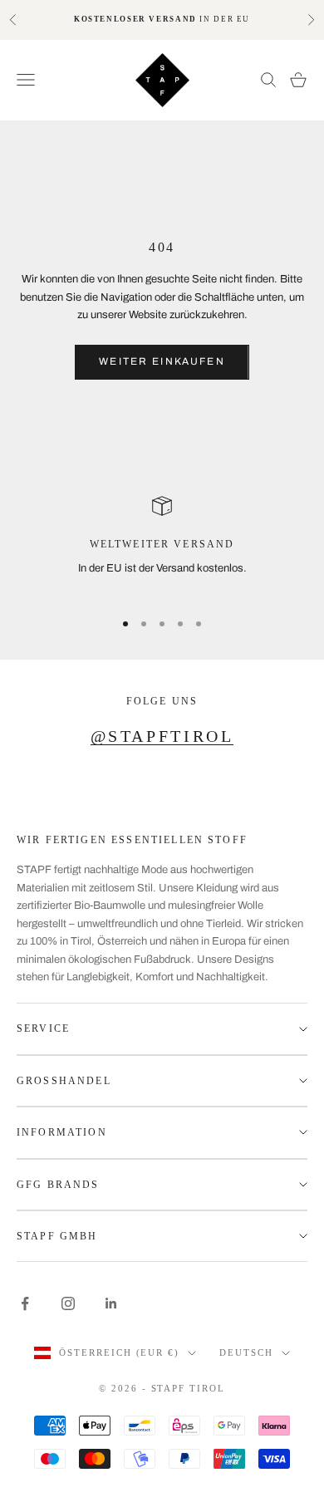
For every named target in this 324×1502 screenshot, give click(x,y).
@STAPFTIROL (162, 736)
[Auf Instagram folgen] (68, 1303)
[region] (162, 545)
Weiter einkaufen (162, 361)
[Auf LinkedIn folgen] (111, 1303)
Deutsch (246, 1352)
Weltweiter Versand (162, 544)
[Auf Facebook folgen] (25, 1303)
